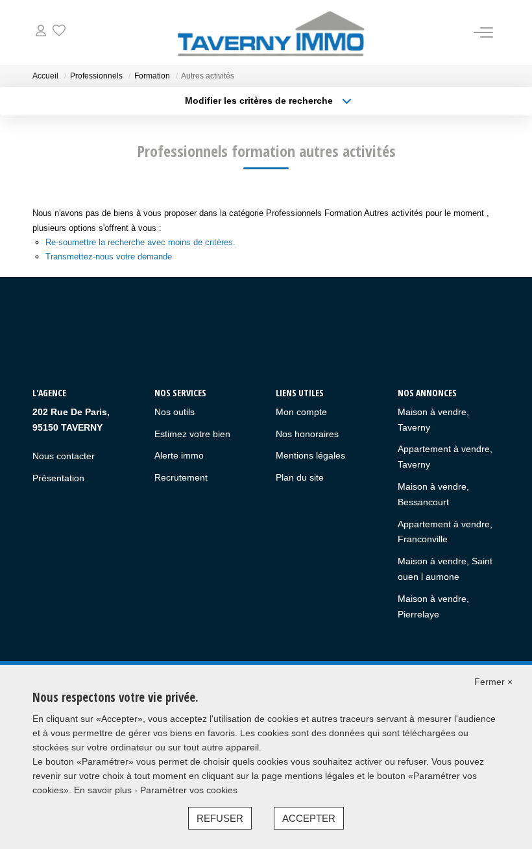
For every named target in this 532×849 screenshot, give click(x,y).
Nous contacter (63, 456)
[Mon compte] (41, 32)
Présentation (58, 478)
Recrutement (181, 477)
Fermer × (493, 681)
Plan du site (300, 477)
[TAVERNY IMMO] (270, 32)
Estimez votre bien (192, 434)
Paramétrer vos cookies (188, 790)
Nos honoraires (307, 434)
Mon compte (301, 412)
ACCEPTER (308, 818)
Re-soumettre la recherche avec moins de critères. (140, 242)
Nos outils (174, 412)
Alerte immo (179, 455)
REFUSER (220, 818)
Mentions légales (310, 455)
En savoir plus (104, 790)
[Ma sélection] (59, 32)
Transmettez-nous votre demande (108, 256)
